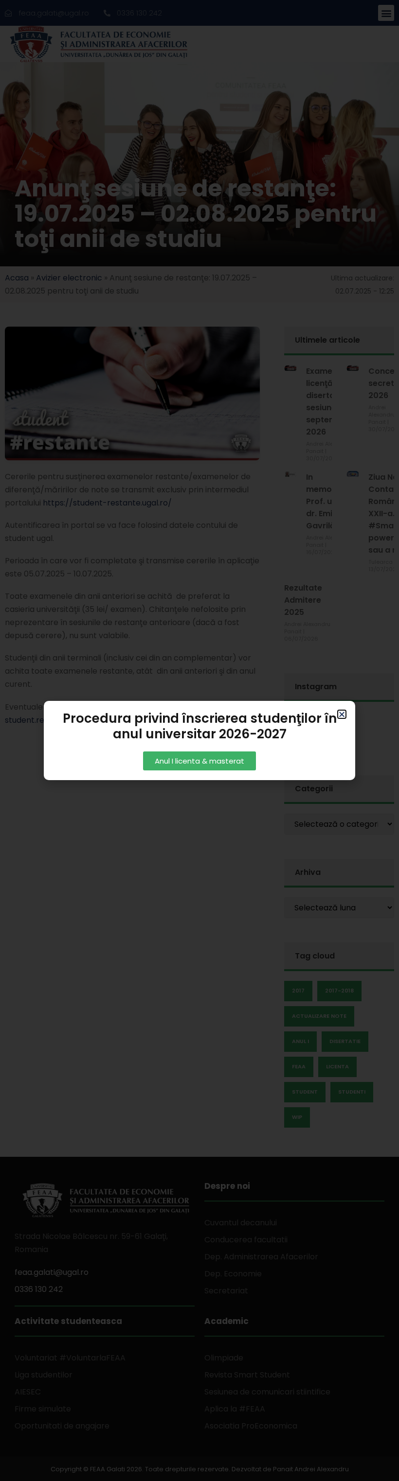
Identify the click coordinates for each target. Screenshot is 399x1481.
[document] (199, 740)
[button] (341, 714)
